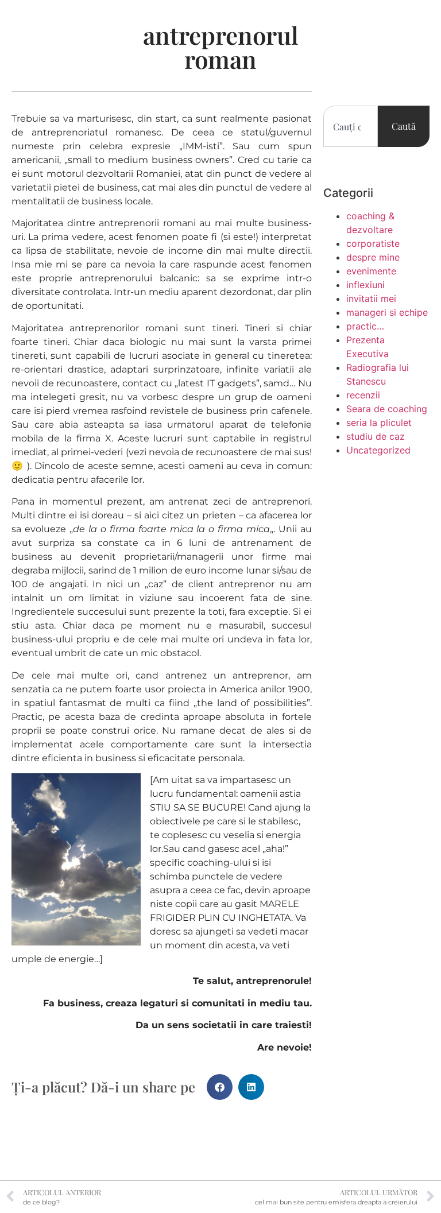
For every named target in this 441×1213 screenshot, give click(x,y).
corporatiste (373, 243)
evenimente (371, 271)
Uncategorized (378, 450)
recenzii (363, 395)
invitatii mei (371, 298)
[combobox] (350, 126)
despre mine (373, 257)
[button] (220, 1087)
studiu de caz (375, 436)
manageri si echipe (387, 312)
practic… (365, 326)
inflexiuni (365, 284)
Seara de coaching (386, 408)
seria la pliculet (379, 422)
